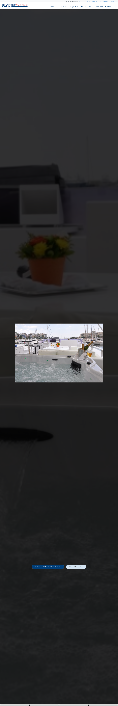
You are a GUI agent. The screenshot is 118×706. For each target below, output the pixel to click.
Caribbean (105, 1)
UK (83, 1)
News (91, 7)
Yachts (52, 7)
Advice (83, 7)
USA (80, 1)
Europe (88, 1)
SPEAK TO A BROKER (76, 567)
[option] (59, 353)
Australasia (112, 1)
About (98, 7)
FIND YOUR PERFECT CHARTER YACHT (48, 567)
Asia (100, 1)
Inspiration (74, 7)
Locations (63, 7)
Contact (108, 7)
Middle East (94, 1)
